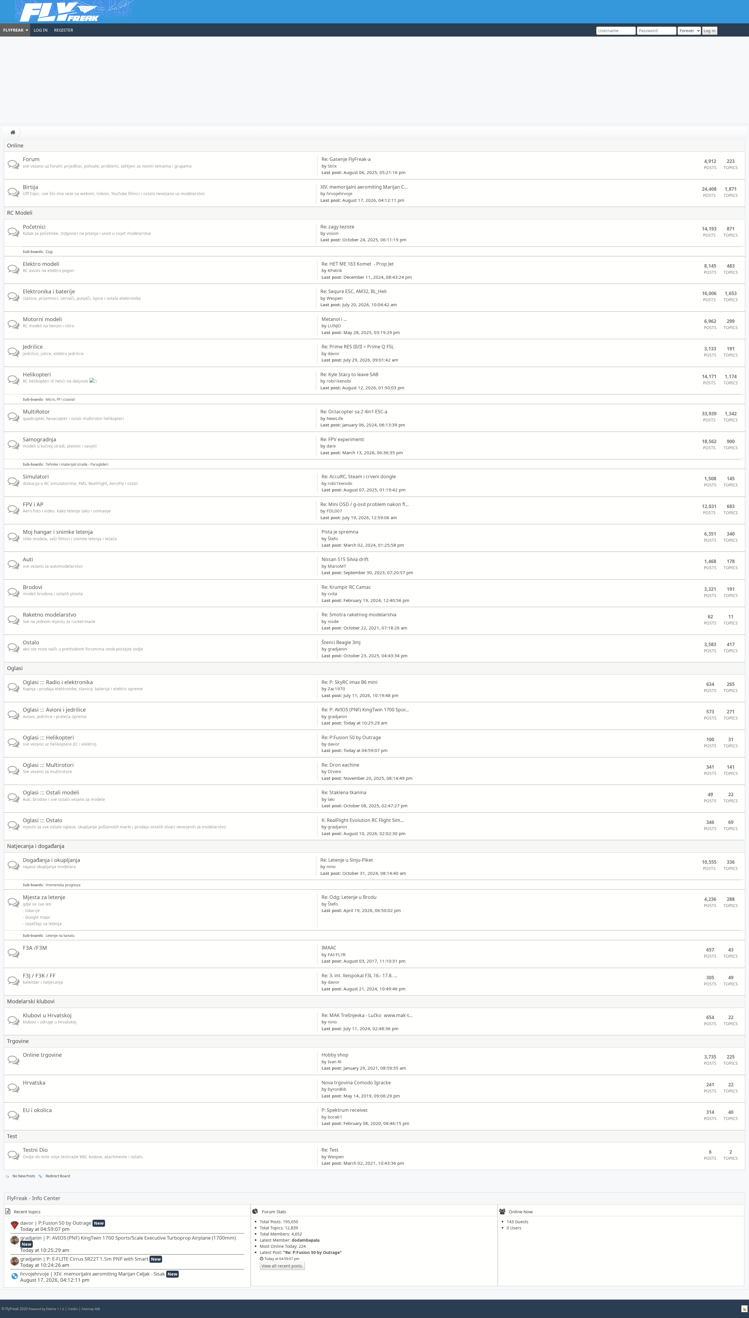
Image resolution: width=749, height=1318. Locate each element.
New (99, 1223)
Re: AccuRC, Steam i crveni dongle (359, 476)
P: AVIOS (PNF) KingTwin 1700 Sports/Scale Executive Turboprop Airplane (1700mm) (141, 1237)
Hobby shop (335, 1055)
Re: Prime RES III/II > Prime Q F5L (358, 346)
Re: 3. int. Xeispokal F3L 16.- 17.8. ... (359, 975)
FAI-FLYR (337, 954)
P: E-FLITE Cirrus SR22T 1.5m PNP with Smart (97, 1258)
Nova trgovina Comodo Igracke (356, 1082)
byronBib (337, 1089)
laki (331, 799)
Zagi (49, 251)
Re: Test (330, 1150)
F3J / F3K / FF (39, 975)
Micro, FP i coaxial (60, 399)
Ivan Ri (334, 1061)
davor (333, 353)
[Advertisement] (374, 80)
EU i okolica (37, 1110)
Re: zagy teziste (337, 226)
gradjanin (337, 649)
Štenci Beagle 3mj (341, 642)
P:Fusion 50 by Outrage (64, 1222)
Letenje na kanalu (60, 935)
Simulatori (36, 476)
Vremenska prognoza (63, 884)
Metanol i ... (334, 319)
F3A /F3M (35, 947)
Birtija (30, 186)
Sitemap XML (91, 1309)
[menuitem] (15, 30)
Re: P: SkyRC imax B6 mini (349, 682)
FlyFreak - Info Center (34, 1198)
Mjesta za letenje (44, 897)
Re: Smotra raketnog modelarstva (359, 614)
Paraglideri (99, 464)
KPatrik (335, 270)
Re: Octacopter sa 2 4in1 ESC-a (353, 411)
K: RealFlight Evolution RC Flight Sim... (363, 820)
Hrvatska (34, 1082)
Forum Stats (274, 1211)
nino (331, 866)
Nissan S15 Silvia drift (346, 559)
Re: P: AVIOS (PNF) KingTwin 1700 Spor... (365, 709)
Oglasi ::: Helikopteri (48, 737)
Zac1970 (336, 688)
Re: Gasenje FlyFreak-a (346, 159)
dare (331, 446)
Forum (31, 159)
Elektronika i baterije (49, 291)
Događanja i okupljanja (51, 859)
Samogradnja (39, 439)
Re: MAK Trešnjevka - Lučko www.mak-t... (367, 1015)
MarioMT (337, 566)
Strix (332, 166)
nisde (333, 621)
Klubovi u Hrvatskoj (47, 1015)
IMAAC (329, 947)
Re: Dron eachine (340, 765)
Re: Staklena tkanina (344, 792)
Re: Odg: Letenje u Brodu (349, 897)
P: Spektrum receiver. (345, 1110)
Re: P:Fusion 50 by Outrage (351, 737)
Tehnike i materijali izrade (66, 464)
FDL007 (334, 511)
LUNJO (334, 325)
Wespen (335, 298)
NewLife (335, 418)
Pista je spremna (341, 532)
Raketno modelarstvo (49, 614)
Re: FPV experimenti (342, 439)
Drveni (334, 771)
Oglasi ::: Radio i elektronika (58, 682)
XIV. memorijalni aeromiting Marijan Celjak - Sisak (109, 1273)
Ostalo (31, 642)
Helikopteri (37, 374)
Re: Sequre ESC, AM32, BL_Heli (353, 291)
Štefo (333, 538)
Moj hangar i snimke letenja (58, 531)
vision (333, 233)
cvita (332, 593)
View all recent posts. (282, 1266)
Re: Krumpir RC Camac (346, 587)
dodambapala (305, 1240)
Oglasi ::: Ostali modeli (51, 792)
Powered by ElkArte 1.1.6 (46, 1309)
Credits (73, 1309)
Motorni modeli (42, 319)
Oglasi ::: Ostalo (42, 820)
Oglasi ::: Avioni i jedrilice (54, 709)
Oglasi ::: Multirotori (48, 764)
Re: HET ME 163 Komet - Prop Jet (358, 264)
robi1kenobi (339, 381)
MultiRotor (36, 411)
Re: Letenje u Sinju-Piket (346, 860)
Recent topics (27, 1211)
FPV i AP (33, 504)
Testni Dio (35, 1149)
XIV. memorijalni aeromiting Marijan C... (364, 187)
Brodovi (32, 587)
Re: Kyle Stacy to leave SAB (349, 374)
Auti (28, 559)
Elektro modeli (41, 263)
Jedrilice (33, 346)
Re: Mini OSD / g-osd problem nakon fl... (364, 504)
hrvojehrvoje (339, 193)
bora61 (335, 1117)
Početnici (34, 226)
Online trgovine (42, 1054)
